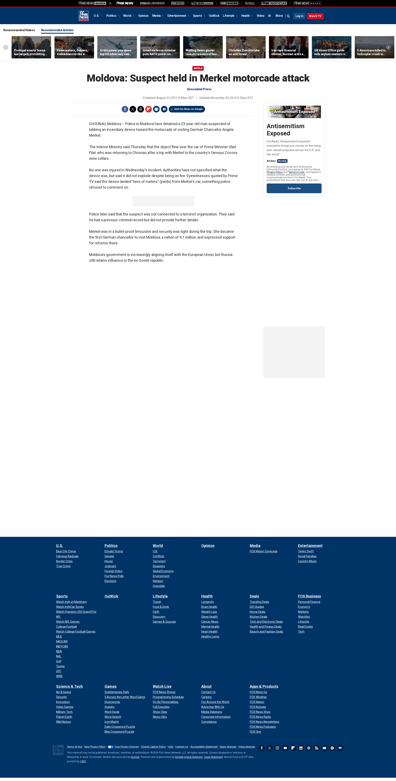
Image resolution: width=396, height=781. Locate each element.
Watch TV (315, 16)
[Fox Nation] (177, 3)
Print (156, 109)
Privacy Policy (275, 172)
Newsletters (324, 748)
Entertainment (177, 15)
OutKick (214, 15)
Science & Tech (69, 686)
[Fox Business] (152, 3)
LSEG (83, 761)
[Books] (307, 3)
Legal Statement (213, 757)
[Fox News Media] (124, 3)
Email (164, 109)
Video (261, 15)
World (127, 15)
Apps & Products (264, 686)
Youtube (285, 748)
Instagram (277, 748)
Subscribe (294, 188)
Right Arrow (388, 47)
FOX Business (309, 596)
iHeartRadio (340, 748)
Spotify (332, 748)
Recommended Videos (19, 30)
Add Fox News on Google (188, 109)
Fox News (84, 16)
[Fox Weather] (229, 3)
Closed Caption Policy (153, 746)
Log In (299, 16)
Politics (111, 15)
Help (170, 746)
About (206, 686)
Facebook (125, 109)
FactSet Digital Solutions (189, 757)
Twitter (133, 109)
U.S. (97, 15)
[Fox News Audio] (202, 3)
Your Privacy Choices (127, 746)
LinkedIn (301, 748)
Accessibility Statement (204, 746)
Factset (135, 757)
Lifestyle (229, 15)
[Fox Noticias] (274, 3)
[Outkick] (250, 3)
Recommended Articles (57, 30)
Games (111, 686)
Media (156, 15)
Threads (140, 109)
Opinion (143, 15)
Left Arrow (5, 47)
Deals (254, 596)
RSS (317, 748)
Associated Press (199, 89)
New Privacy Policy (95, 746)
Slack (309, 748)
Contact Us (181, 746)
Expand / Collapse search (288, 16)
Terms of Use (296, 172)
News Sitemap (228, 746)
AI (269, 15)
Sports (198, 15)
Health (245, 15)
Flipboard (148, 109)
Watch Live (162, 686)
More (279, 15)
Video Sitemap (246, 746)
